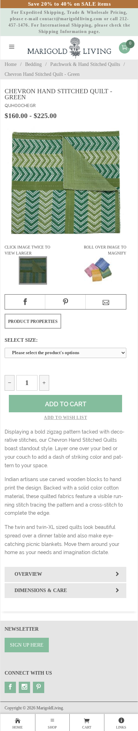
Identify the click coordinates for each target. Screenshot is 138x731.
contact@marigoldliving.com (71, 18)
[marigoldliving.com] (69, 47)
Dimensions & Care (41, 590)
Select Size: (21, 340)
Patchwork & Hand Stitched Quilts (85, 64)
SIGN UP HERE (27, 645)
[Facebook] (10, 687)
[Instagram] (24, 687)
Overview (28, 574)
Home (11, 64)
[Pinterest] (38, 687)
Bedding (33, 64)
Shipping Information (63, 31)
